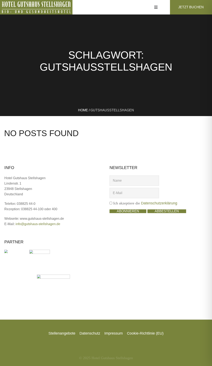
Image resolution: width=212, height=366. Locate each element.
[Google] (106, 346)
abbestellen (167, 211)
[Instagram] (98, 346)
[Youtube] (121, 346)
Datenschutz (90, 333)
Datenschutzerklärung (159, 203)
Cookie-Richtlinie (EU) (145, 333)
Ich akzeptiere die (144, 203)
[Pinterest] (114, 346)
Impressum (113, 333)
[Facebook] (91, 346)
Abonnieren (128, 211)
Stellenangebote (61, 333)
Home (83, 110)
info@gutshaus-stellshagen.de (38, 224)
